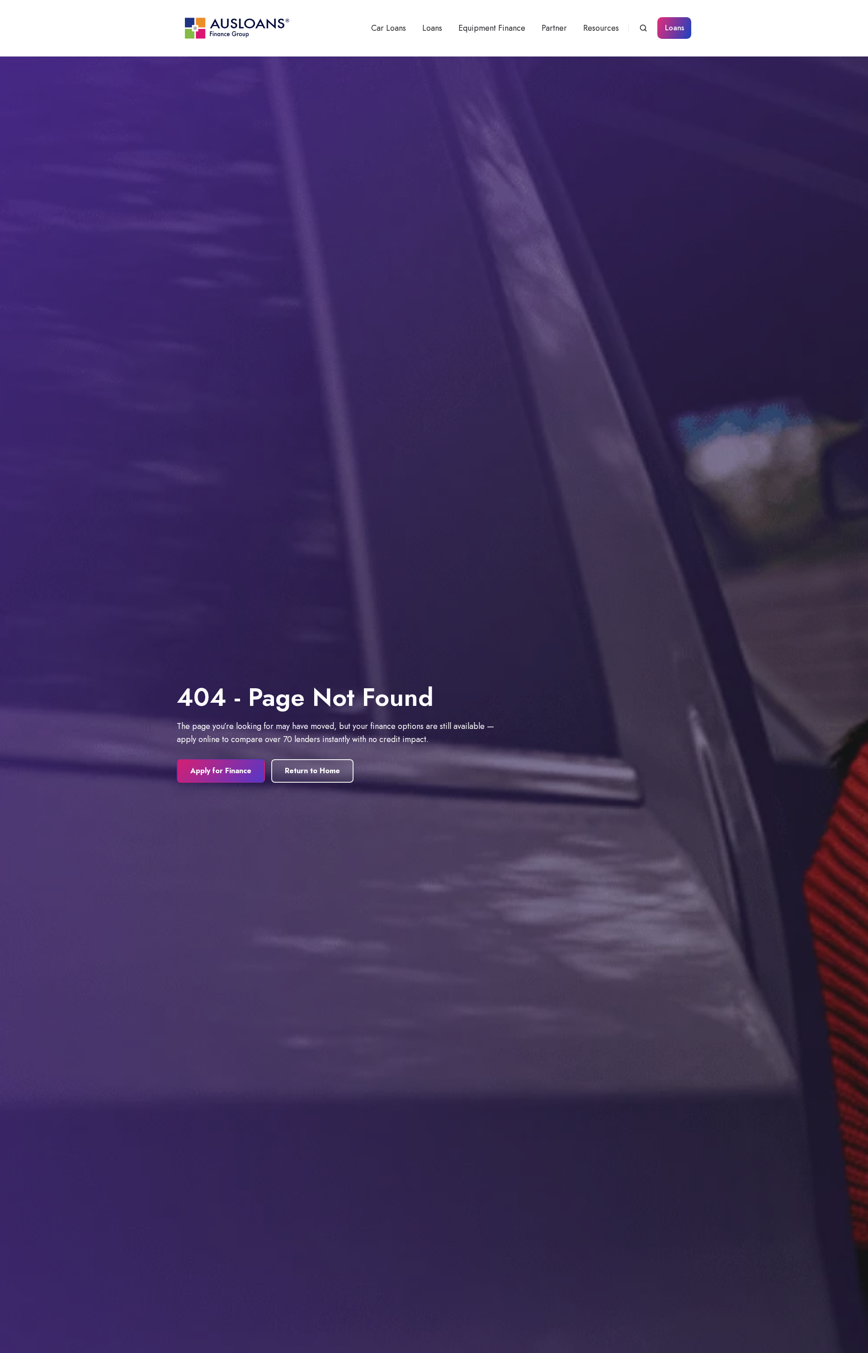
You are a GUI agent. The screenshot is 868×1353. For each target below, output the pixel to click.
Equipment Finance (491, 28)
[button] (643, 28)
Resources (601, 28)
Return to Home (312, 771)
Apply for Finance (220, 771)
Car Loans (388, 28)
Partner (554, 28)
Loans (432, 28)
